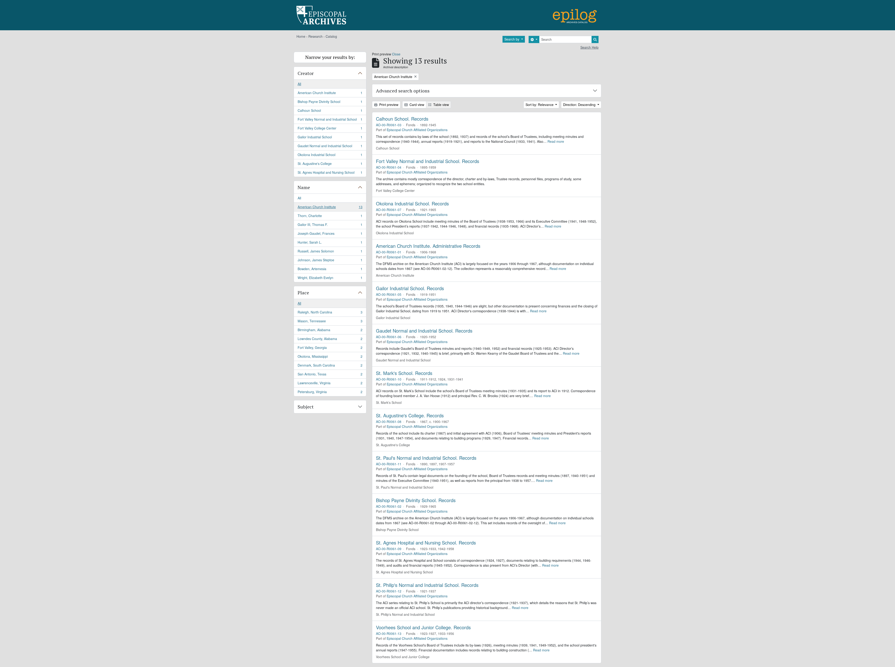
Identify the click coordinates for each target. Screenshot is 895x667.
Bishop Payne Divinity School (329, 102)
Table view (440, 104)
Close (396, 54)
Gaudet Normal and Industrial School (329, 146)
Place (303, 292)
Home (300, 36)
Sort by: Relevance (540, 104)
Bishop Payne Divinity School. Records (416, 500)
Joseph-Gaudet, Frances (329, 234)
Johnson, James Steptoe (329, 261)
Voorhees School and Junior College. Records (423, 627)
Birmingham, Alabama (329, 330)
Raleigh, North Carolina (329, 313)
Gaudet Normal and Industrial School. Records (424, 331)
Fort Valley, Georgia (329, 348)
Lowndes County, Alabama (329, 339)
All (299, 84)
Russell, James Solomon (329, 252)
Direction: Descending (579, 104)
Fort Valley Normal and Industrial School (329, 120)
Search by (512, 39)
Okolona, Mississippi (329, 357)
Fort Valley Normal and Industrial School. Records (427, 161)
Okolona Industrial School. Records (412, 203)
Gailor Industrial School (329, 138)
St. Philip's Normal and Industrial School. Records (427, 585)
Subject (306, 407)
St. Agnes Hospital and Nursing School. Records (426, 542)
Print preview (388, 104)
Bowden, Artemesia (329, 269)
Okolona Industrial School (329, 155)
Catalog (331, 36)
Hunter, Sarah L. (329, 243)
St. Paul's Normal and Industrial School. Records (426, 458)
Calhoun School (329, 111)
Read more (555, 141)
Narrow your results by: (330, 57)
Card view (416, 104)
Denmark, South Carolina (329, 366)
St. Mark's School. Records (404, 373)
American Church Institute (329, 93)
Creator (306, 73)
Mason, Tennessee (329, 322)
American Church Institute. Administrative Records (428, 246)
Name (304, 187)
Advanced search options (403, 91)
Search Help (589, 47)
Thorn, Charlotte (329, 216)
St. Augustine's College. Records (410, 415)
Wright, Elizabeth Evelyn (329, 278)
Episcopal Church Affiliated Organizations (417, 129)
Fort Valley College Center (329, 129)
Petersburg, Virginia (329, 392)
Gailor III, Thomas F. (329, 225)
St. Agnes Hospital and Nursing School (329, 173)
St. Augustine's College (329, 164)
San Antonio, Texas (329, 375)
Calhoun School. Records (402, 119)
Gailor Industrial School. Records (410, 288)
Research (315, 36)
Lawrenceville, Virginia (329, 384)
